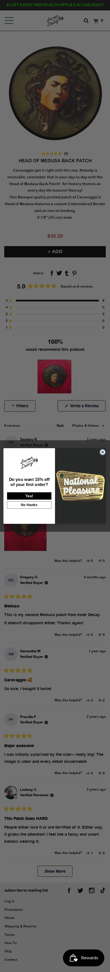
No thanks (29, 505)
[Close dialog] (102, 452)
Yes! (29, 496)
